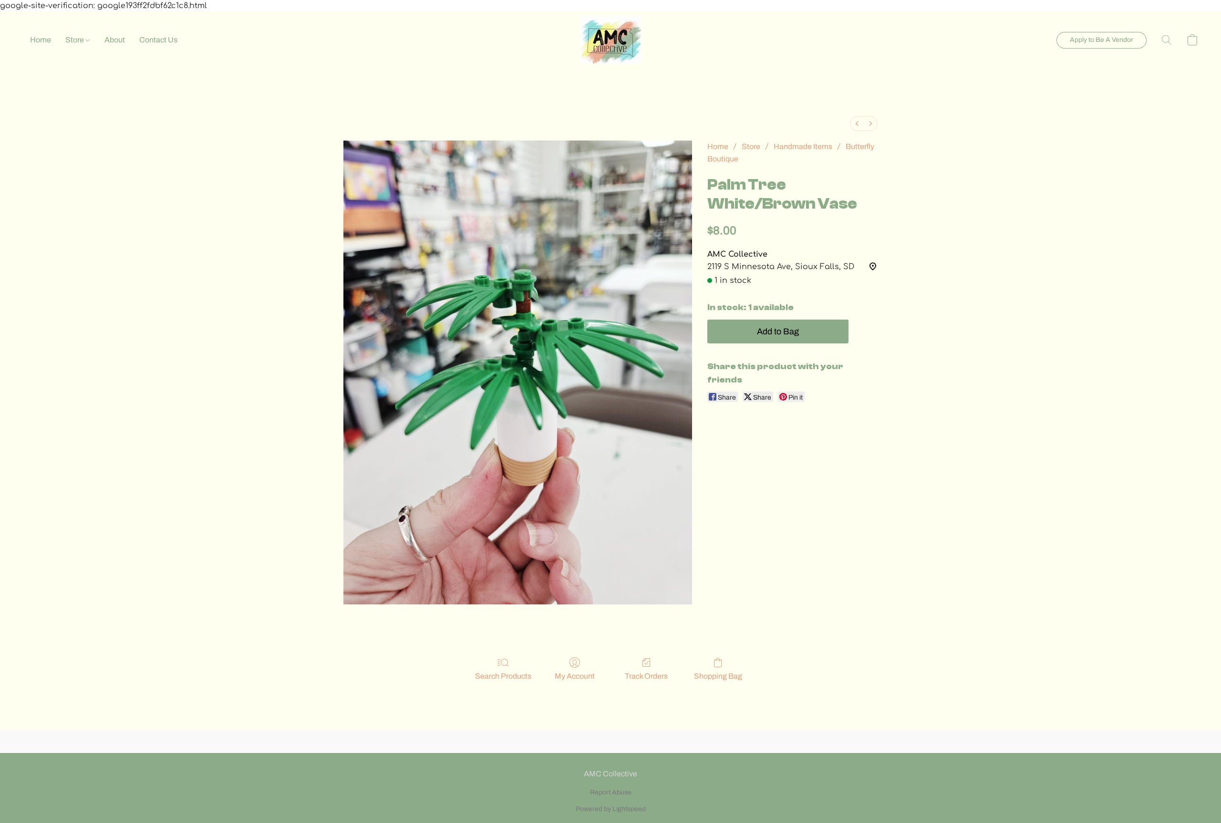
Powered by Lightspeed (611, 809)
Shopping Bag (718, 676)
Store (75, 40)
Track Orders (646, 676)
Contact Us (158, 40)
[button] (611, 40)
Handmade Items (803, 146)
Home (40, 40)
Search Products (503, 676)
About (114, 40)
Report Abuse (610, 792)
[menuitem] (857, 123)
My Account (575, 676)
